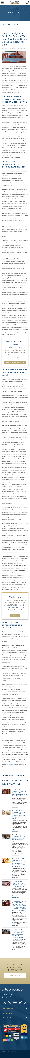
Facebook (4, 1002)
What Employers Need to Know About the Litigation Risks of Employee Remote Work (19, 838)
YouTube (20, 1002)
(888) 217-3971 (11, 605)
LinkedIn (15, 1002)
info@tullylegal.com (13, 764)
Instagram (25, 1002)
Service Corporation (22, 1056)
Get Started (15, 975)
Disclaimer (6, 1056)
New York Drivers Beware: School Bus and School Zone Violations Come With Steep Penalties (19, 793)
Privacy (13, 1056)
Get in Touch (15, 597)
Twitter (9, 1002)
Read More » (15, 807)
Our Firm (7, 1013)
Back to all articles (10, 24)
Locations (8, 1008)
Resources (8, 1017)
